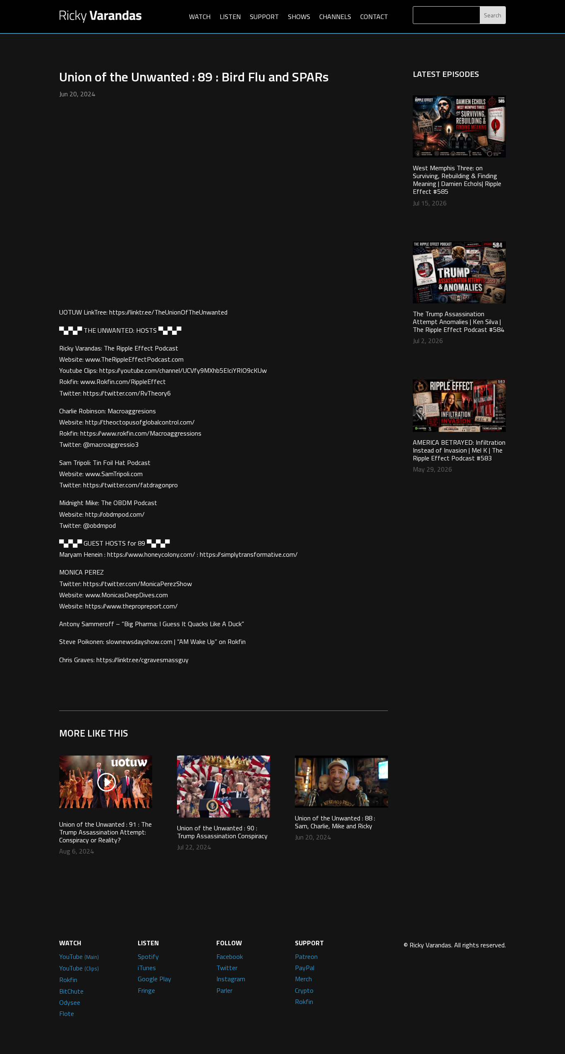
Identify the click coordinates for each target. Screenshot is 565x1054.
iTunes (147, 968)
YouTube (79, 956)
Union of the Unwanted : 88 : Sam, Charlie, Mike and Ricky (335, 822)
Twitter (226, 968)
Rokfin (68, 980)
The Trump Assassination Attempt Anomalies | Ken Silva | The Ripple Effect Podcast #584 (458, 321)
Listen (230, 16)
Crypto (304, 990)
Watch (200, 16)
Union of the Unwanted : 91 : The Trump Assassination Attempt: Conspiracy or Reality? (105, 832)
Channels (335, 16)
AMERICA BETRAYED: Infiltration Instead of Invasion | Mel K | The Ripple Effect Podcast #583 (459, 450)
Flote (66, 1013)
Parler (224, 990)
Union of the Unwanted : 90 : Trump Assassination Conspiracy (222, 832)
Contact (374, 16)
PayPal (304, 968)
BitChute (71, 991)
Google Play (154, 979)
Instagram (230, 979)
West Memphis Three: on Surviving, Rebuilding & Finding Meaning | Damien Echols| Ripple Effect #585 (457, 180)
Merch (303, 979)
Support (264, 16)
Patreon (306, 956)
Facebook (229, 956)
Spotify (148, 956)
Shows (299, 16)
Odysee (69, 1002)
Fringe (146, 990)
